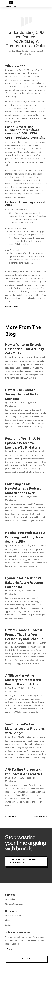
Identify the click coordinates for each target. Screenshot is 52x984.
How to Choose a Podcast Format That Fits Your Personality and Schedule (24, 634)
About (7, 920)
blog (33, 51)
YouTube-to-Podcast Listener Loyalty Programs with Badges (25, 728)
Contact (8, 925)
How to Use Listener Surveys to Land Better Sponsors (22, 394)
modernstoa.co (11, 307)
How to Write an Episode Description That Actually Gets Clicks (24, 349)
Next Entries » (40, 816)
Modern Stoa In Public (13, 916)
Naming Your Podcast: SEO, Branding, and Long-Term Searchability (25, 537)
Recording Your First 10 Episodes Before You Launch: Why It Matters (22, 443)
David (14, 51)
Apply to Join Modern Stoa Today (23, 861)
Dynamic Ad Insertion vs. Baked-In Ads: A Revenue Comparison (24, 582)
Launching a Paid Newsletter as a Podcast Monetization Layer (23, 488)
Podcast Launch (38, 357)
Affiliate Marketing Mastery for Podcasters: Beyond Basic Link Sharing (24, 680)
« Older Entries (12, 816)
